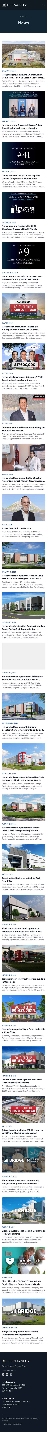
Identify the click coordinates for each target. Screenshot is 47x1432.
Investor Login (17, 1424)
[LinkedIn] (7, 1374)
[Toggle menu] (43, 5)
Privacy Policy (6, 1424)
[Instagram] (11, 1374)
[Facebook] (3, 1374)
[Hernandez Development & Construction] (14, 5)
